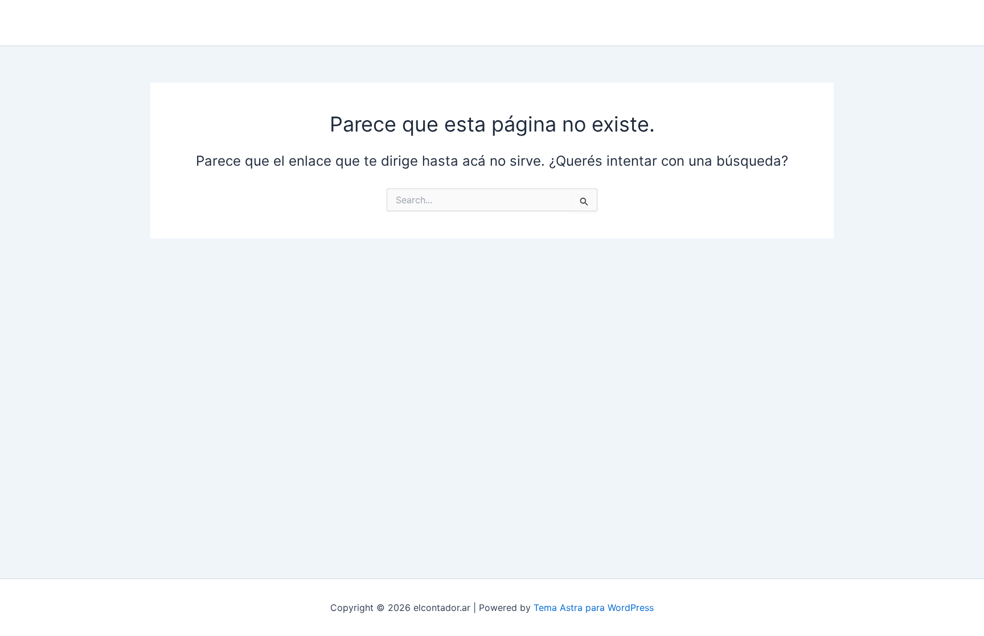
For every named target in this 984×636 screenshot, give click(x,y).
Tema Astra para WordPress (594, 607)
